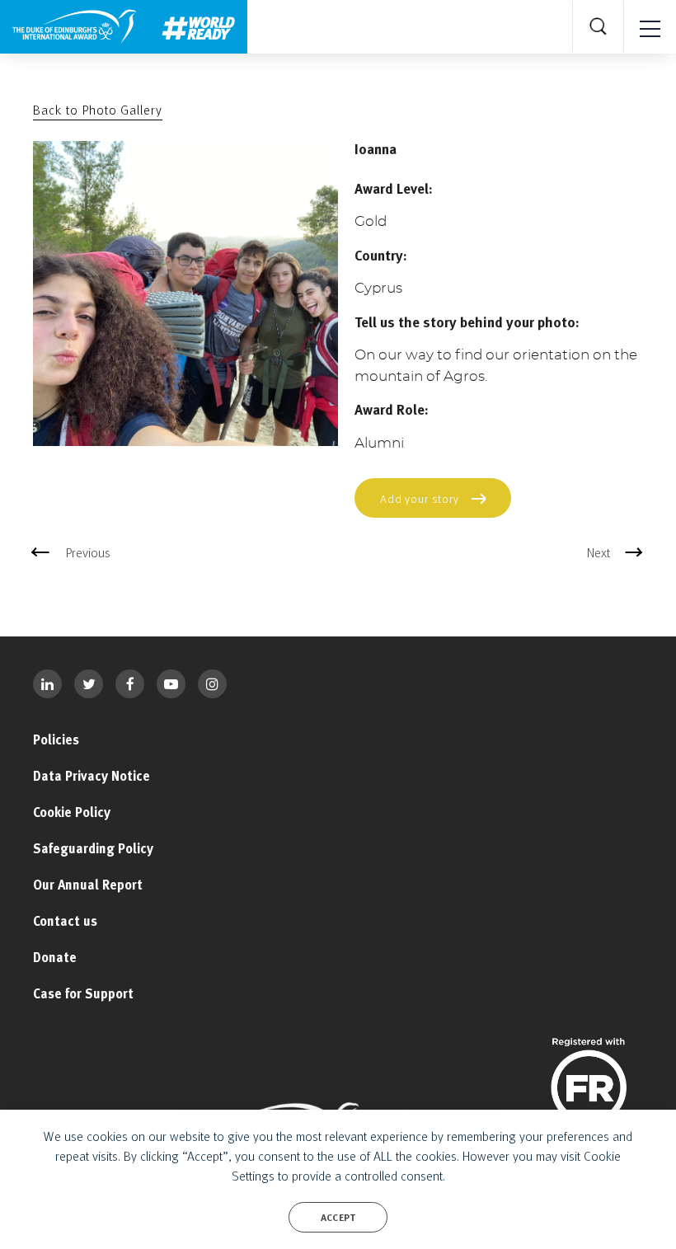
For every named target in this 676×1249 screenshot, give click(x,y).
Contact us (65, 921)
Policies (56, 739)
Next (598, 552)
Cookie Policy (71, 812)
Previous (88, 552)
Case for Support (83, 993)
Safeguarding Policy (93, 848)
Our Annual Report (88, 884)
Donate (55, 957)
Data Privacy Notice (91, 776)
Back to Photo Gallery (97, 110)
